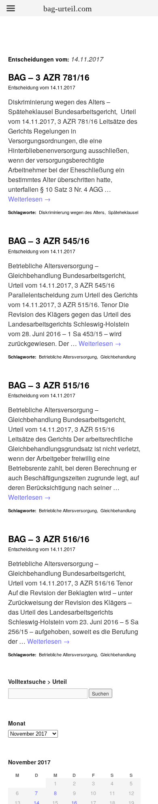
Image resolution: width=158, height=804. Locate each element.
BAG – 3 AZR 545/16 (49, 240)
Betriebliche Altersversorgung (68, 356)
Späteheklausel (123, 212)
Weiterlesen (29, 199)
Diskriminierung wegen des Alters (72, 212)
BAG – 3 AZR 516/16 (49, 538)
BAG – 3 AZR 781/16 (49, 77)
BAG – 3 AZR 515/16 (49, 385)
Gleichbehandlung (118, 356)
